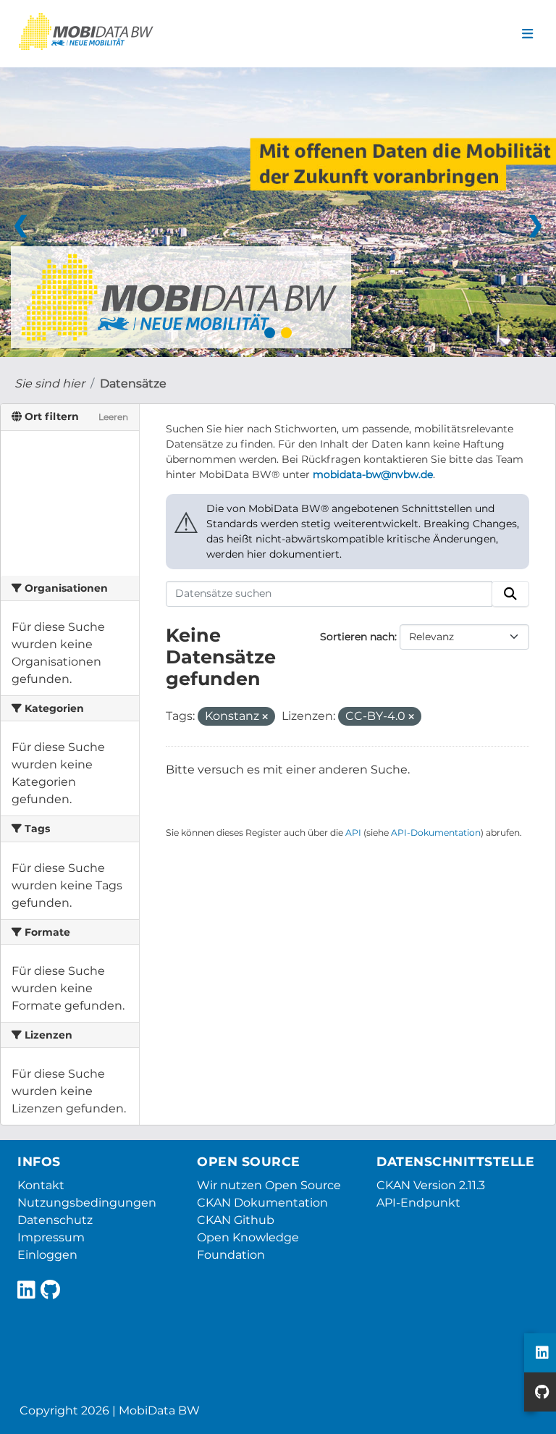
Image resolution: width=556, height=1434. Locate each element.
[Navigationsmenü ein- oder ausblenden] (527, 34)
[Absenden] (510, 594)
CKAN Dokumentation (262, 1202)
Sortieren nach (357, 636)
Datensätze (133, 383)
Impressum (51, 1237)
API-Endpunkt (418, 1202)
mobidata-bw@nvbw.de (373, 474)
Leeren (113, 416)
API (353, 832)
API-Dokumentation (436, 832)
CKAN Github (235, 1220)
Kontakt (40, 1185)
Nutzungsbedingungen (86, 1202)
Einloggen (47, 1255)
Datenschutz (55, 1220)
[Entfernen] (265, 717)
